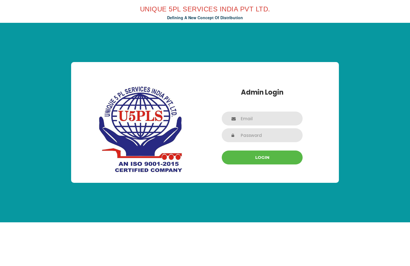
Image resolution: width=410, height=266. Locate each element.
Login (262, 157)
